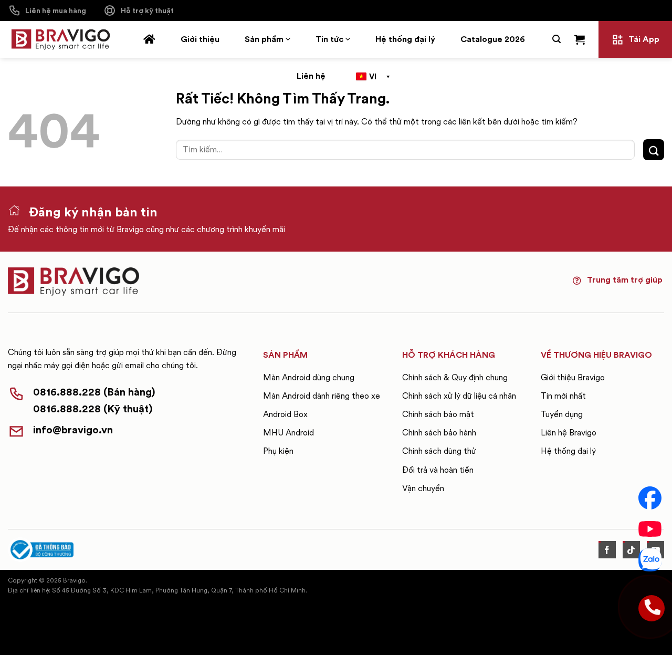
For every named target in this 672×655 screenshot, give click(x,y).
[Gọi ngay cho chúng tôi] (650, 606)
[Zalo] (650, 559)
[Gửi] (653, 149)
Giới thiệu (200, 39)
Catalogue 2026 (492, 39)
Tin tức (329, 39)
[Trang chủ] (149, 39)
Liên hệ (311, 76)
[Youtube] (650, 528)
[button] (556, 39)
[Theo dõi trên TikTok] (631, 549)
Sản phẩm (264, 39)
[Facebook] (650, 498)
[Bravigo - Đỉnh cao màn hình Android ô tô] (60, 39)
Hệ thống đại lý (405, 39)
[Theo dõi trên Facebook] (607, 549)
